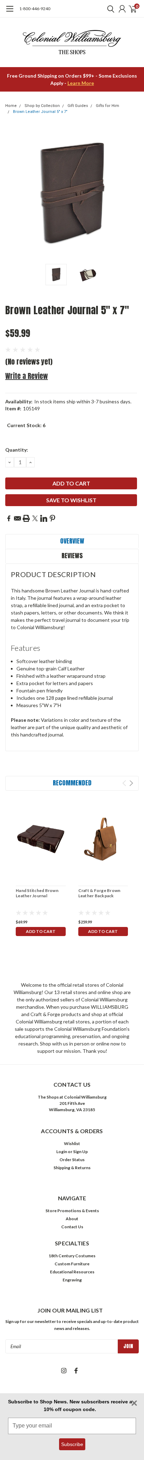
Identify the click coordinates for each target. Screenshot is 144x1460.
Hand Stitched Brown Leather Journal (37, 893)
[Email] (17, 518)
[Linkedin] (43, 518)
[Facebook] (8, 518)
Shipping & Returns (72, 1167)
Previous (12, 193)
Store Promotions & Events (72, 1210)
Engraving (72, 1279)
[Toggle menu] (9, 12)
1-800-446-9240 (34, 8)
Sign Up (80, 1151)
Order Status (72, 1159)
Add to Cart (41, 931)
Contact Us (72, 1226)
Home (11, 105)
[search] (109, 8)
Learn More (80, 83)
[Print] (26, 518)
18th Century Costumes (72, 1255)
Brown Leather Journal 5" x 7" (40, 111)
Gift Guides (77, 105)
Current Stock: (26, 425)
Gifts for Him (107, 105)
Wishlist (72, 1143)
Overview (72, 541)
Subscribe (72, 1444)
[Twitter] (34, 518)
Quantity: (16, 450)
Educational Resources (72, 1271)
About (72, 1218)
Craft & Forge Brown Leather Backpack (99, 893)
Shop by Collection (42, 105)
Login (61, 1151)
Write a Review (26, 376)
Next (132, 193)
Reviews (72, 555)
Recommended (72, 782)
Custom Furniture (72, 1263)
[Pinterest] (52, 518)
